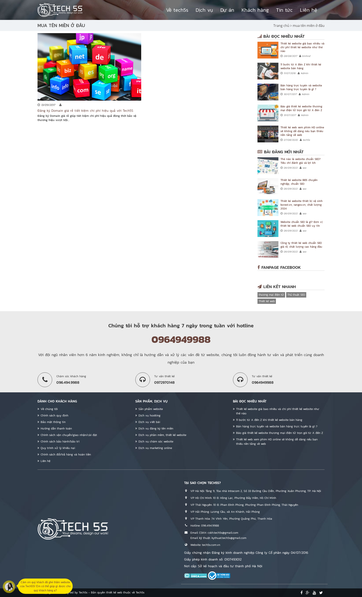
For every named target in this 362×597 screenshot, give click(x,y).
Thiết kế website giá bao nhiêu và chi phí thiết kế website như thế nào (302, 47)
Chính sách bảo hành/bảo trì (60, 441)
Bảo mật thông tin (53, 422)
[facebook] (301, 593)
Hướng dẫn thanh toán (56, 428)
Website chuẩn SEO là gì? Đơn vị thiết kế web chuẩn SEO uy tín (302, 224)
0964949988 (181, 339)
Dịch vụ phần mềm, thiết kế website (162, 435)
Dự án (227, 10)
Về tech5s (177, 10)
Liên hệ (308, 10)
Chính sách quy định (54, 415)
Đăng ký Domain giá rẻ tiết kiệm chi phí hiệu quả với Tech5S (85, 110)
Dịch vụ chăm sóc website (155, 441)
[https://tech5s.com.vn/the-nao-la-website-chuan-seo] (267, 165)
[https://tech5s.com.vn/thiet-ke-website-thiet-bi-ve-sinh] (267, 207)
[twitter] (321, 593)
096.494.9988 (210, 525)
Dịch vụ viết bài (149, 422)
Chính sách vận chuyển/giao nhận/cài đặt (69, 435)
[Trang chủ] (60, 10)
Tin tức (284, 10)
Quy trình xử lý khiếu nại (58, 448)
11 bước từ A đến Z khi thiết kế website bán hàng (301, 66)
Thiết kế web (267, 301)
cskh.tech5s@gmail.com (223, 533)
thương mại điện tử (271, 295)
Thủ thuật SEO (296, 295)
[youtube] (314, 593)
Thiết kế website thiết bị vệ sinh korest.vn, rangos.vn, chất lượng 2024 (302, 205)
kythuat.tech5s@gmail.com (229, 538)
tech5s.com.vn (211, 545)
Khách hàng (255, 10)
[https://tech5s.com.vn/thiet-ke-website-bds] (267, 186)
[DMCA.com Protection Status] (195, 575)
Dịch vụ (204, 10)
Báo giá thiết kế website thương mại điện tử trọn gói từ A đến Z (301, 108)
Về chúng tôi (49, 409)
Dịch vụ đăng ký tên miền (155, 428)
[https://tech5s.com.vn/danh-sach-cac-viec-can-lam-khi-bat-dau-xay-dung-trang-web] (267, 71)
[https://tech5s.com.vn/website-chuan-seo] (267, 228)
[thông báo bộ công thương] (219, 575)
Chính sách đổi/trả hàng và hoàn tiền (66, 454)
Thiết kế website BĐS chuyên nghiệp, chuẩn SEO (299, 182)
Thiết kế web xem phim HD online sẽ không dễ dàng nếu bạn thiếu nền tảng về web (302, 131)
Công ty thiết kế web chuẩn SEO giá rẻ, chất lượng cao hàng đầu (301, 245)
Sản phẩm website (150, 409)
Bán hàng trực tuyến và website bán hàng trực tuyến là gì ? (301, 87)
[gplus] (307, 593)
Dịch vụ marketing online (155, 448)
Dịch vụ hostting (149, 415)
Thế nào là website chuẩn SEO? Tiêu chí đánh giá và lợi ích (301, 161)
